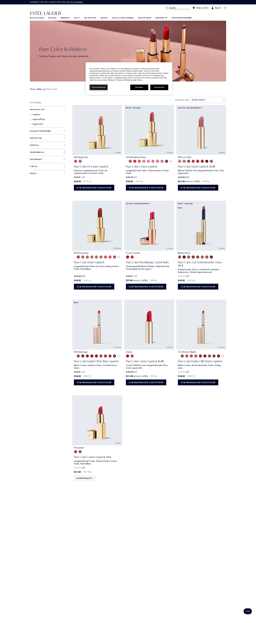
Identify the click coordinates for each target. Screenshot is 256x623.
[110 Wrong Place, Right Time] (214, 356)
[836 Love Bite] (179, 161)
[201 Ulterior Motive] (191, 356)
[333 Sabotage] (78, 356)
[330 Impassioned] (135, 161)
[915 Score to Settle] (96, 356)
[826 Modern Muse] (144, 161)
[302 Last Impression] (200, 356)
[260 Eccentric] (148, 161)
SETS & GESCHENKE (123, 18)
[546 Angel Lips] (75, 161)
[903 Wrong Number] (101, 356)
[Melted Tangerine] (197, 257)
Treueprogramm (181, 18)
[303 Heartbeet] (205, 356)
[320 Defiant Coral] (139, 161)
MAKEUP (65, 18)
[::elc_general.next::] (171, 161)
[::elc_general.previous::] (127, 161)
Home (32, 89)
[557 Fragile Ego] (211, 161)
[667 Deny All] (110, 257)
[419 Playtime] (92, 356)
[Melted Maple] (193, 257)
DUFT (77, 18)
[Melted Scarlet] (184, 257)
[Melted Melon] (188, 257)
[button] (247, 611)
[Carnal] (127, 356)
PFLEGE (52, 18)
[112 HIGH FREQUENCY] (187, 356)
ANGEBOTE (161, 18)
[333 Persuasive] (202, 161)
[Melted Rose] (179, 257)
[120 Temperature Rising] (218, 356)
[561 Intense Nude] (162, 161)
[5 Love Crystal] (127, 257)
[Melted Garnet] (211, 257)
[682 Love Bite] (87, 257)
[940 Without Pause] (110, 356)
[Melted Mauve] (207, 257)
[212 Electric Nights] (182, 356)
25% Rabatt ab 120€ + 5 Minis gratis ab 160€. (56, 2)
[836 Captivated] (114, 257)
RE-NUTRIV (90, 18)
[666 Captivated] (188, 161)
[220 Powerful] (157, 161)
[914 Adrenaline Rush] (87, 356)
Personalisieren (98, 87)
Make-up (41, 89)
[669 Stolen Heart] (105, 257)
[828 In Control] (96, 257)
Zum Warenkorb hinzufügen (94, 188)
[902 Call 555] (114, 356)
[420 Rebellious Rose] (80, 161)
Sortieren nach (182, 100)
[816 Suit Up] (184, 161)
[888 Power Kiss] (193, 161)
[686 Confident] (153, 161)
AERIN (104, 18)
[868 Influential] (83, 257)
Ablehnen (139, 87)
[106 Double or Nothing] (209, 356)
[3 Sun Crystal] (132, 257)
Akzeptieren (159, 87)
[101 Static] (196, 356)
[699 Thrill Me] (197, 161)
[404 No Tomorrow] (83, 356)
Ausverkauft (85, 478)
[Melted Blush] (202, 257)
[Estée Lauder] (45, 13)
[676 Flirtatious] (92, 257)
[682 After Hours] (207, 161)
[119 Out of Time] (105, 356)
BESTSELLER (37, 18)
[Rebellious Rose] (132, 356)
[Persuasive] (75, 451)
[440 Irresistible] (166, 161)
